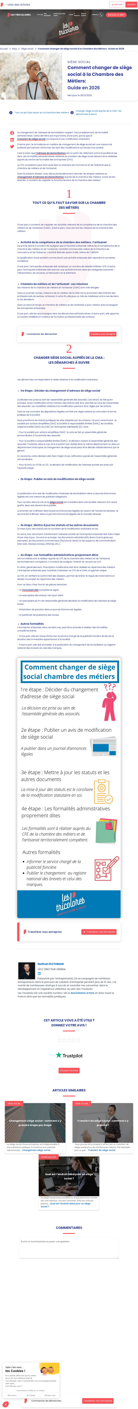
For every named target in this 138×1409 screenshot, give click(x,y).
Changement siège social (36, 1150)
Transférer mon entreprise (103, 334)
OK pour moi (49, 1395)
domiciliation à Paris (82, 993)
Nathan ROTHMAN (51, 964)
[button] (5, 1404)
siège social (56, 502)
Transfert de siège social (101, 1150)
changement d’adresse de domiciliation (40, 177)
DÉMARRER (131, 4)
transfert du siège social (31, 139)
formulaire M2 (30, 590)
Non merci (12, 1395)
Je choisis (31, 1395)
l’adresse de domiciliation (51, 153)
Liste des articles (19, 5)
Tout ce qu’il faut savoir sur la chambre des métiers (42, 112)
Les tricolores (21, 14)
